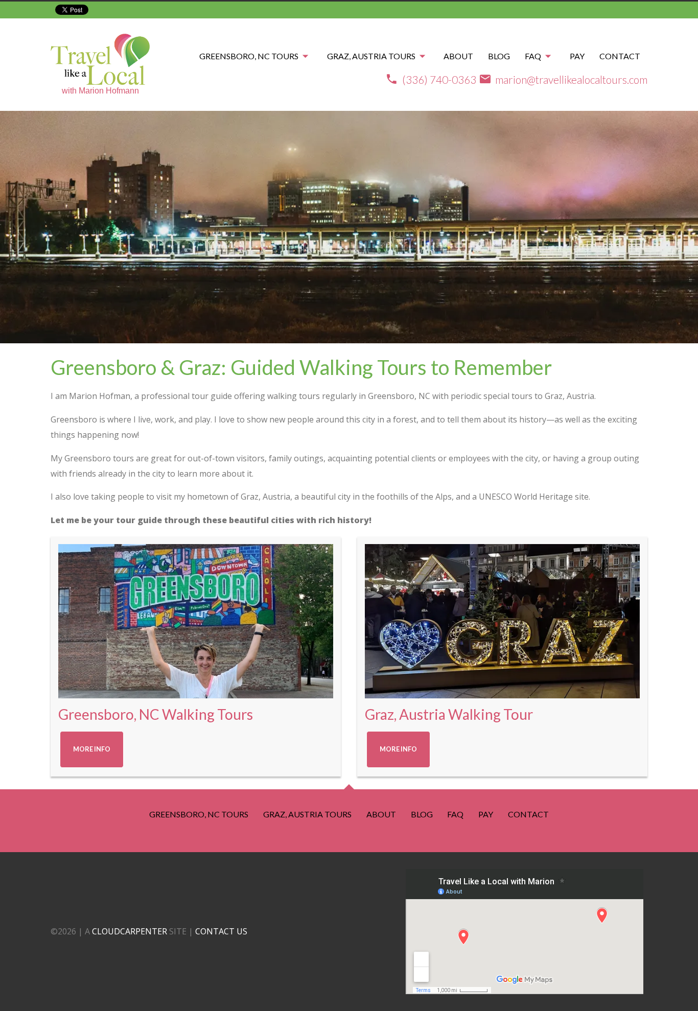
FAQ (533, 55)
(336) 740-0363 (439, 79)
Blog (499, 55)
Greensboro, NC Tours (248, 55)
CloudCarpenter (129, 931)
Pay (577, 55)
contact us (221, 931)
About (458, 55)
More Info (91, 749)
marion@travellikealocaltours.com (571, 79)
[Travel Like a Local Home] (100, 57)
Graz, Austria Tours (371, 55)
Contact (619, 55)
